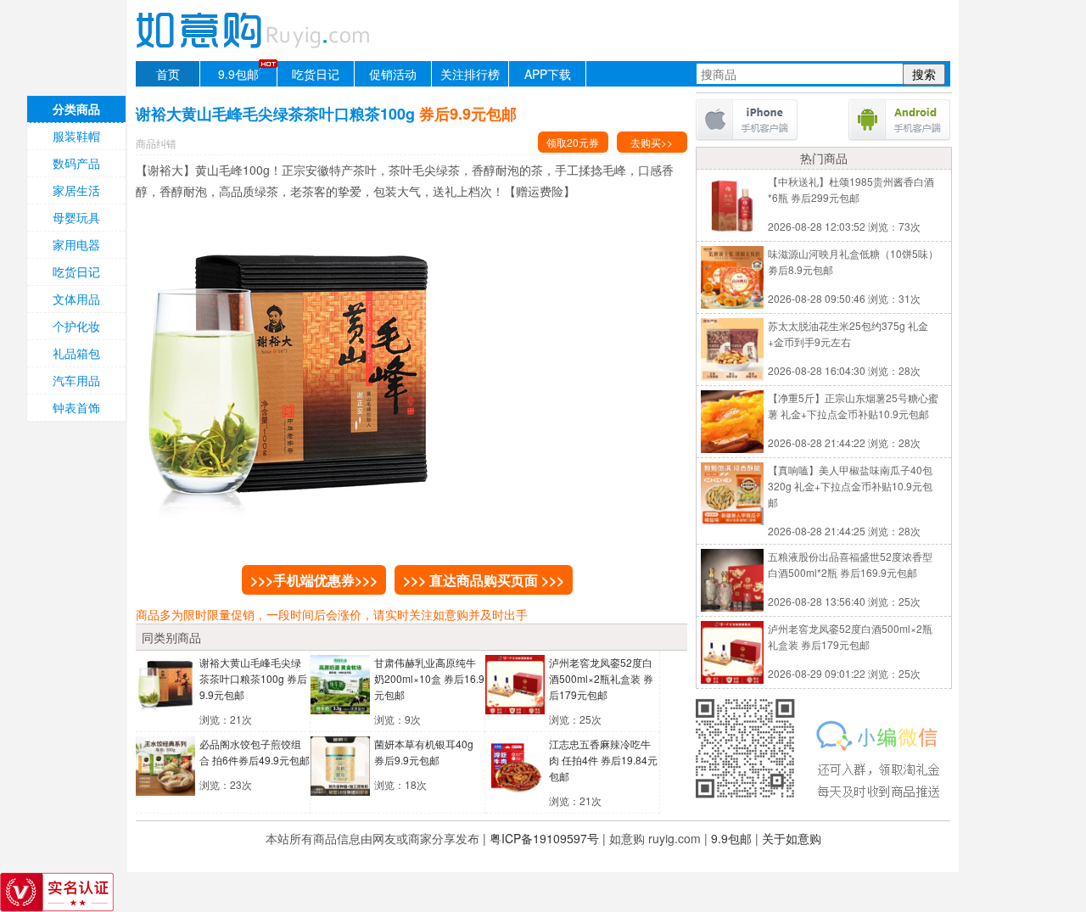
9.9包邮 (238, 73)
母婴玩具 (76, 217)
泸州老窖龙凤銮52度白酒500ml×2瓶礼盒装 (601, 678)
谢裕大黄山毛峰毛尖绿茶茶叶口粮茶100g (253, 678)
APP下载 (547, 73)
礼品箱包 (76, 352)
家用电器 (76, 244)
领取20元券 (572, 142)
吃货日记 (315, 73)
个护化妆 (76, 325)
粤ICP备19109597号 (544, 838)
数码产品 (76, 162)
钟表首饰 (76, 407)
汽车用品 (76, 380)
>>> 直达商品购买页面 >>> (483, 580)
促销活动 (393, 73)
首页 (168, 73)
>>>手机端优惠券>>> (314, 580)
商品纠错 (156, 143)
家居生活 (76, 190)
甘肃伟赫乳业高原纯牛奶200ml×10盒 (429, 678)
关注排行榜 (470, 73)
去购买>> (651, 142)
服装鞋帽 (76, 135)
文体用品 (76, 298)
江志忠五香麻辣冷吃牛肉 (603, 759)
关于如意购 (791, 838)
